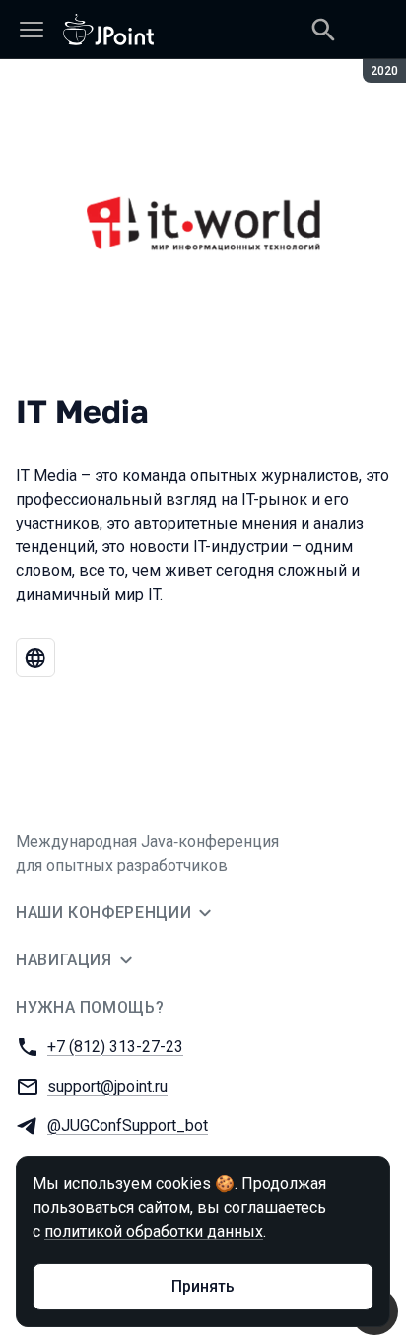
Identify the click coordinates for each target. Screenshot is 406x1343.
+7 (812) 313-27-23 (115, 1046)
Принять (203, 1286)
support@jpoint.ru (107, 1086)
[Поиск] (323, 29)
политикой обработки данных (153, 1231)
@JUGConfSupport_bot (127, 1125)
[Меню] (31, 29)
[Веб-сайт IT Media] (35, 657)
